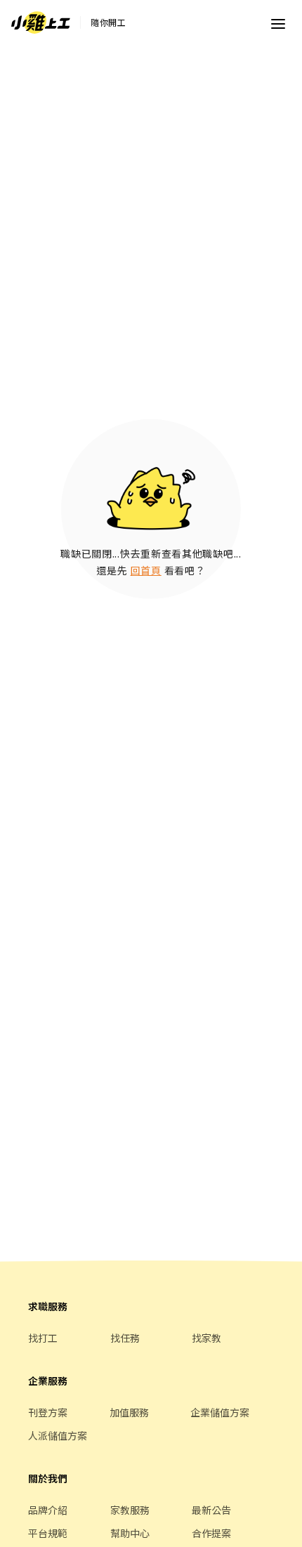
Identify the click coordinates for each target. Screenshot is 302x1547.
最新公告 (211, 1510)
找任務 (125, 1338)
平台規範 (47, 1533)
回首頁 (146, 570)
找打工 (43, 1338)
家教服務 (130, 1510)
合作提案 (211, 1533)
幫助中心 (130, 1533)
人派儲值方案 (57, 1435)
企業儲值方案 (219, 1412)
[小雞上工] (40, 22)
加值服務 (129, 1412)
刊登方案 (47, 1412)
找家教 (206, 1338)
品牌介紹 (47, 1510)
